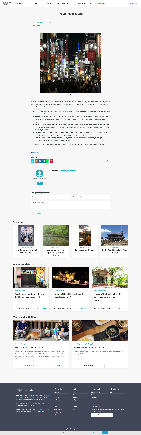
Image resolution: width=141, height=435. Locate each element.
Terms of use (57, 412)
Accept (105, 433)
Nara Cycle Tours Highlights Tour (29, 347)
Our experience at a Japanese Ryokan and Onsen (55, 252)
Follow (39, 183)
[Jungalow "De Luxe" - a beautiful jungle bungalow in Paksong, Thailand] (110, 277)
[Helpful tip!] (108, 161)
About (111, 392)
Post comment (38, 213)
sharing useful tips (43, 409)
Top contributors (95, 392)
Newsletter (94, 397)
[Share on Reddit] (36, 161)
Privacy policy (58, 409)
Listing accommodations (79, 400)
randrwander (115, 247)
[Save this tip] (103, 161)
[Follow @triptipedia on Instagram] (70, 429)
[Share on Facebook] (40, 161)
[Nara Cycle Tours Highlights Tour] (41, 330)
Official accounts (95, 395)
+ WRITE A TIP (101, 3)
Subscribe (119, 415)
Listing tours (76, 397)
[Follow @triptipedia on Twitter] (66, 429)
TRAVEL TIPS (49, 3)
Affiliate (75, 395)
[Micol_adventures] (39, 173)
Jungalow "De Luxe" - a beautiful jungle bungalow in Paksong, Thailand (108, 297)
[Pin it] (51, 161)
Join (124, 3)
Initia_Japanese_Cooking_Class (85, 344)
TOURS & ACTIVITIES (84, 3)
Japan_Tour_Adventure (24, 344)
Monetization (57, 395)
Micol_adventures (38, 22)
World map (57, 397)
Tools (74, 409)
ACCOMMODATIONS (65, 3)
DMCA (55, 414)
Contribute (57, 392)
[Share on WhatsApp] (47, 161)
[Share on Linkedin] (44, 161)
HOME (37, 3)
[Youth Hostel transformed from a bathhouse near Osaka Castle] (31, 277)
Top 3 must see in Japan (85, 250)
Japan (38, 25)
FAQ (74, 392)
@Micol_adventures (39, 178)
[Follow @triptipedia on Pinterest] (74, 429)
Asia (34, 25)
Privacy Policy (97, 433)
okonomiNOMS (27, 247)
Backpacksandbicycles (86, 247)
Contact (112, 397)
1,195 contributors (33, 397)
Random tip (57, 400)
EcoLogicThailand (100, 290)
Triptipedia (15, 3)
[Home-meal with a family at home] (100, 330)
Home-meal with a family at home (89, 347)
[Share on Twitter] (32, 161)
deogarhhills (60, 290)
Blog (111, 395)
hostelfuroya (21, 290)
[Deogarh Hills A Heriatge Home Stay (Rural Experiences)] (70, 277)
